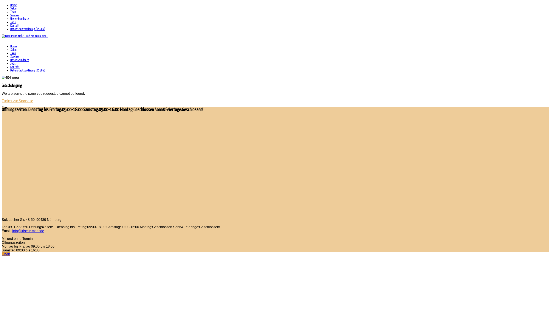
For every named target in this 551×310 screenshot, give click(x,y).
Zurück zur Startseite (17, 101)
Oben (6, 254)
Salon (13, 8)
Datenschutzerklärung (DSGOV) (27, 29)
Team (13, 12)
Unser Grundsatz (19, 18)
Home (13, 5)
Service (14, 15)
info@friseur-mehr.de (28, 231)
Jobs (13, 22)
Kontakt (15, 25)
